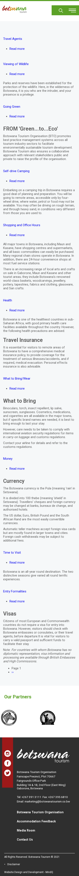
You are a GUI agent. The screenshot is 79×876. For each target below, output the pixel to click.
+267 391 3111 (31, 797)
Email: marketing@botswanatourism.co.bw (43, 801)
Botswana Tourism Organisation (40, 812)
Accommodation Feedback (36, 821)
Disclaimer (13, 864)
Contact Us (25, 839)
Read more (17, 49)
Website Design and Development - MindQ (28, 872)
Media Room (26, 830)
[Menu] (70, 9)
